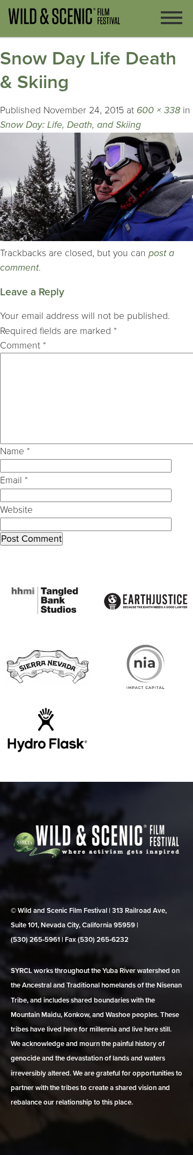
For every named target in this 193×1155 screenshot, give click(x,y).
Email (14, 480)
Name (15, 451)
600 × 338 (158, 110)
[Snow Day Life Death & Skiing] (96, 238)
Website (16, 509)
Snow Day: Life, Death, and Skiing (70, 124)
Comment (23, 345)
